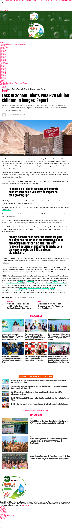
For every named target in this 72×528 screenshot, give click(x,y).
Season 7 (3, 58)
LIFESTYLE (40, 0)
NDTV (1, 0)
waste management (34, 288)
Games (57, 0)
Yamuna (39, 292)
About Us (3, 509)
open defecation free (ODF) (15, 283)
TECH (52, 0)
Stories (2, 81)
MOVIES (21, 0)
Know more (25, 505)
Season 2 (3, 50)
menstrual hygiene (19, 290)
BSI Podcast (4, 84)
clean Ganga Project (15, 292)
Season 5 (3, 55)
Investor (2, 514)
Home (2, 43)
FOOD (34, 0)
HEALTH (47, 0)
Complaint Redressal (7, 515)
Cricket (28, 0)
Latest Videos (4, 47)
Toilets (31, 297)
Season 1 (3, 49)
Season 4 (3, 53)
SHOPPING (64, 0)
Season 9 (3, 60)
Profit (12, 0)
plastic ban (45, 288)
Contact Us (3, 517)
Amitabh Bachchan (46, 278)
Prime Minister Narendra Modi (56, 283)
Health (2, 80)
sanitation (30, 281)
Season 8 (3, 59)
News (4, 87)
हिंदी (17, 0)
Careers (2, 518)
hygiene (20, 281)
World (7, 0)
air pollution (23, 288)
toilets (55, 281)
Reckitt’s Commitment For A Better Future (13, 83)
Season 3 (3, 52)
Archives (3, 506)
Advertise (3, 508)
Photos (2, 62)
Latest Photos (4, 63)
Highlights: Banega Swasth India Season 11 (14, 44)
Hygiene (16, 297)
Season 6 (3, 56)
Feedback (3, 511)
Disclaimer (3, 512)
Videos (2, 46)
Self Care (3, 78)
